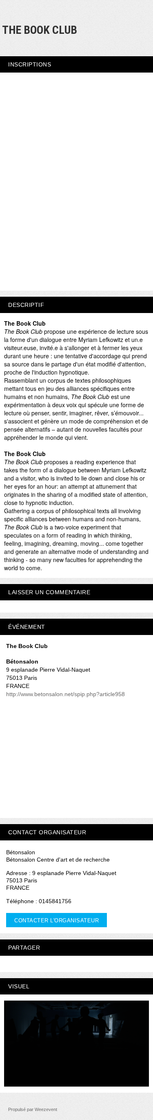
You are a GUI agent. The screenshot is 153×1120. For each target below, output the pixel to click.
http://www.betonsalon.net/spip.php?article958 (65, 694)
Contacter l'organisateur (56, 920)
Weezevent (46, 1109)
